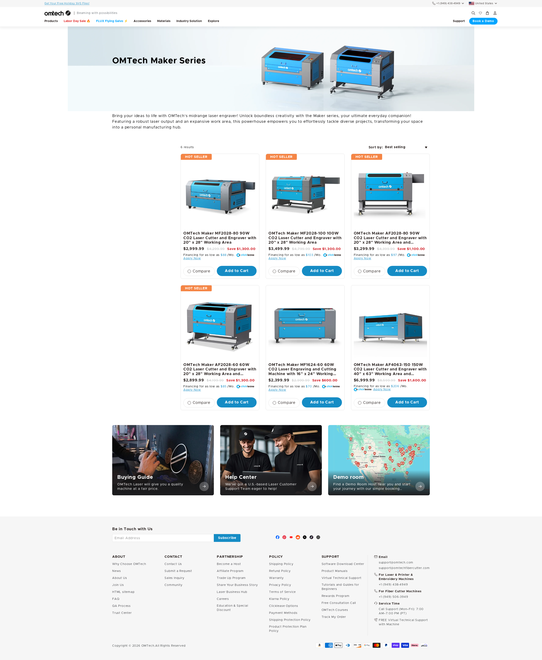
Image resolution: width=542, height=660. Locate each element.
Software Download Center (343, 564)
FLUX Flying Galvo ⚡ (112, 21)
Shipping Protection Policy (290, 620)
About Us (119, 578)
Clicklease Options (283, 606)
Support (459, 21)
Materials (163, 21)
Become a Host (229, 564)
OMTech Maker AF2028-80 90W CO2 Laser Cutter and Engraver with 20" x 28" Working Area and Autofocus (390, 238)
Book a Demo (483, 21)
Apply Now (192, 258)
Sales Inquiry (174, 578)
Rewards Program (336, 596)
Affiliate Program (230, 571)
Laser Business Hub (232, 592)
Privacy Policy (280, 585)
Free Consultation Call (339, 603)
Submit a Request (178, 571)
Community (173, 585)
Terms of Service (282, 592)
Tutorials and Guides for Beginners (340, 587)
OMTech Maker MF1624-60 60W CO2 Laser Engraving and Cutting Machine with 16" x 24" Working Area (302, 370)
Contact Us (173, 564)
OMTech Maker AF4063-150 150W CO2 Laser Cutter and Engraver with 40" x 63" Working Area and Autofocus (390, 370)
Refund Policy (279, 571)
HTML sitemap (123, 592)
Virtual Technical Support (341, 578)
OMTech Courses (335, 610)
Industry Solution (189, 21)
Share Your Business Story (237, 585)
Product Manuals (335, 571)
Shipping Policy (281, 564)
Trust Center (122, 613)
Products (51, 21)
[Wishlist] (480, 13)
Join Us (118, 585)
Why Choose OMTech (129, 564)
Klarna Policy (279, 599)
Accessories (142, 21)
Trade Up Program (231, 578)
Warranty (276, 578)
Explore (213, 21)
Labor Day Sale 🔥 (77, 21)
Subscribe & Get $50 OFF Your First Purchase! (75, 3)
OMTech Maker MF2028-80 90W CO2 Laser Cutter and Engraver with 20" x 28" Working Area (219, 238)
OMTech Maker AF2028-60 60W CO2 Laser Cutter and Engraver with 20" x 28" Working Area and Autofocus (219, 370)
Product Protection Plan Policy (287, 628)
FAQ (115, 599)
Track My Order (334, 617)
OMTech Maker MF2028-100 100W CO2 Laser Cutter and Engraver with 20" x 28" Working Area (305, 238)
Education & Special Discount (232, 608)
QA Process (121, 606)
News (116, 571)
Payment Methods (283, 613)
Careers (223, 599)
